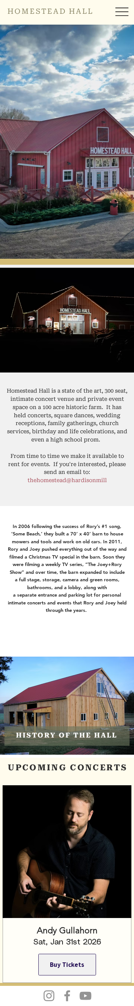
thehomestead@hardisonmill (67, 481)
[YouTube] (85, 995)
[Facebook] (67, 995)
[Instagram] (49, 995)
